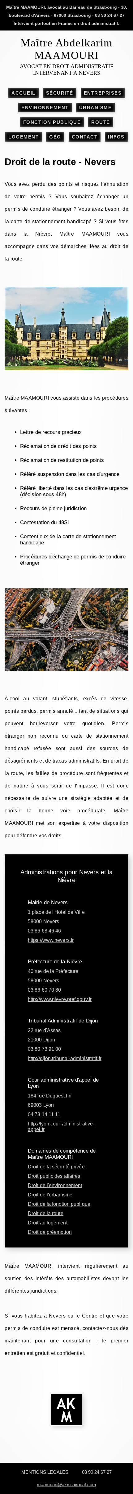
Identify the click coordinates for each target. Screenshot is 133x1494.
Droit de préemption (50, 1232)
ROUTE (100, 122)
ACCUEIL (23, 93)
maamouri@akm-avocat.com (66, 1484)
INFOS (116, 136)
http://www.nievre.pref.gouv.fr (60, 999)
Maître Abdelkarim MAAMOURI (66, 49)
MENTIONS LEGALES (44, 1472)
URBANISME (95, 107)
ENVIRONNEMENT (45, 107)
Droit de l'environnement (55, 1185)
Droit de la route (45, 1213)
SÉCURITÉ (59, 93)
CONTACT (85, 136)
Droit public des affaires (54, 1176)
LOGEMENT (23, 136)
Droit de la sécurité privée (56, 1166)
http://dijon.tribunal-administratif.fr (64, 1058)
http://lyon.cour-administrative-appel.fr (61, 1126)
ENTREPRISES (103, 93)
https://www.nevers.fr (51, 940)
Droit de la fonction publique (59, 1204)
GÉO (55, 136)
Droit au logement (47, 1222)
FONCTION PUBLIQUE (52, 122)
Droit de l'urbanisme (50, 1194)
